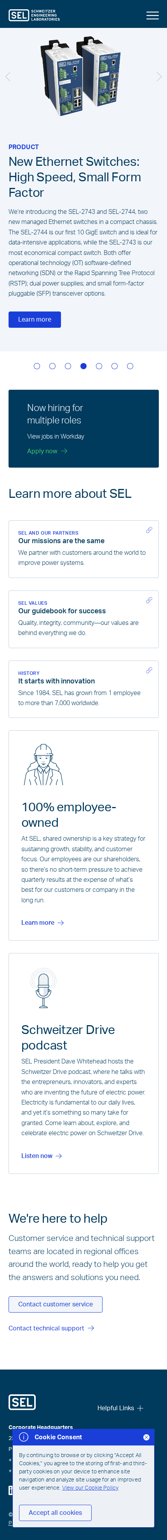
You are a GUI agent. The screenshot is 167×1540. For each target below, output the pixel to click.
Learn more (34, 320)
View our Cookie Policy (90, 1488)
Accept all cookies (55, 1513)
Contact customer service (55, 1304)
